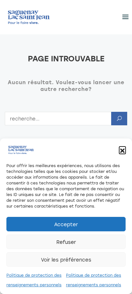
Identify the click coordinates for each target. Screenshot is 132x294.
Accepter (66, 224)
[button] (122, 150)
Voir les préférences (66, 259)
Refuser (66, 242)
